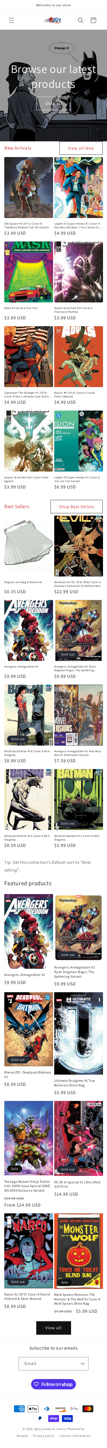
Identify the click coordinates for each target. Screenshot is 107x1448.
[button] (11, 20)
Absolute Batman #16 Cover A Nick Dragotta (27, 753)
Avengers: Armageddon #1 (21, 666)
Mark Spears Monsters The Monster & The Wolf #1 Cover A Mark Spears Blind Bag (77, 1299)
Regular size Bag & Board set (23, 582)
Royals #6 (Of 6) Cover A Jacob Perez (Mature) (74, 394)
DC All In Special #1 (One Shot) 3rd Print (77, 1184)
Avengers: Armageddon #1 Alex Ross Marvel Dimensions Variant (78, 753)
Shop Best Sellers (76, 506)
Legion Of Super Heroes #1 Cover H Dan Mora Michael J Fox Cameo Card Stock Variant (78, 225)
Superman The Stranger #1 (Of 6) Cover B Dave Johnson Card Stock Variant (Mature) (26, 394)
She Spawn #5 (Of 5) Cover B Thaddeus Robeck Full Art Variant (26, 225)
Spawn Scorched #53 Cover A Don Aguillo (26, 479)
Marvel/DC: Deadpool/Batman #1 (27, 1074)
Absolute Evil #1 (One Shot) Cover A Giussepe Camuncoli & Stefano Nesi (77, 584)
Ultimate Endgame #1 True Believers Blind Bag (74, 1082)
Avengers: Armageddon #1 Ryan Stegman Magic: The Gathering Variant (75, 668)
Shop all (53, 103)
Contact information (75, 1436)
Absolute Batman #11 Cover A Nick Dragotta (77, 837)
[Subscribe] (82, 1363)
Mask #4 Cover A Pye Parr (21, 308)
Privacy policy (43, 1436)
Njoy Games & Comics (50, 1429)
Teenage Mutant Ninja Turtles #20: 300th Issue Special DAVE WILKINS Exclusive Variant (27, 1186)
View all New (81, 148)
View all (53, 1327)
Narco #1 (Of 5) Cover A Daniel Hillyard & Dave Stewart (27, 1296)
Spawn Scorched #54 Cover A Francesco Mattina (73, 310)
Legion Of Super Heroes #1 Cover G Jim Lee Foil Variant (77, 479)
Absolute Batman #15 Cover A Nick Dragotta (27, 837)
